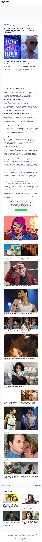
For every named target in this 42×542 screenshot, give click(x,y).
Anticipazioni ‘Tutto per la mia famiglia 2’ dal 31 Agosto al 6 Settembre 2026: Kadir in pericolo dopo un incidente (11, 523)
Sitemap (24, 538)
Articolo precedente (5, 485)
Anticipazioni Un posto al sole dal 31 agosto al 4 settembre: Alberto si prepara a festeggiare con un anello (11, 505)
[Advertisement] (21, 80)
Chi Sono (16, 538)
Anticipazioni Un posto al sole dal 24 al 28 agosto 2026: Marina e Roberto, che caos (30, 522)
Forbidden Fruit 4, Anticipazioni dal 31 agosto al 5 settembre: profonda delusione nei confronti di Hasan (30, 505)
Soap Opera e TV (5, 507)
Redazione (21, 538)
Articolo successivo (36, 485)
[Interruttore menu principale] (40, 2)
